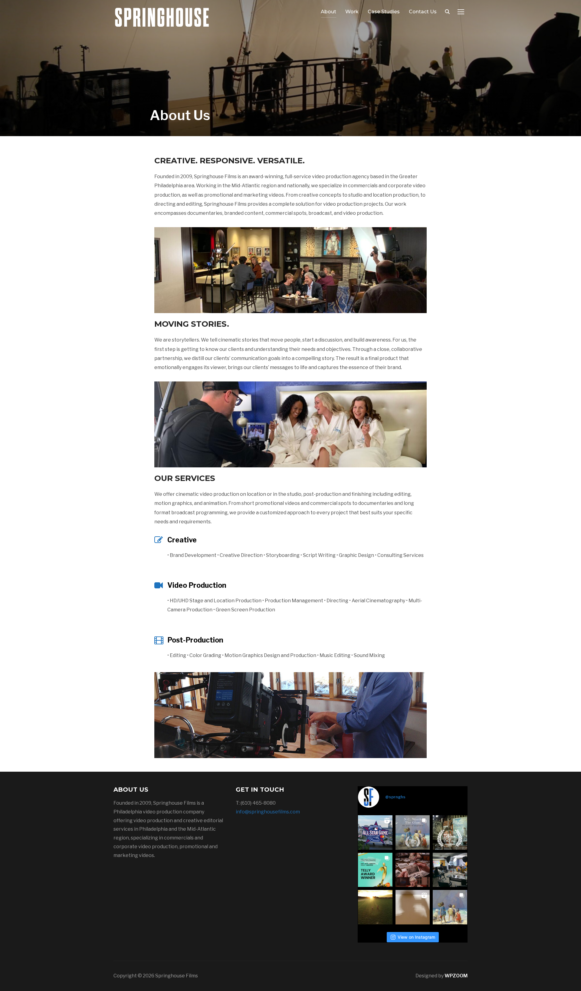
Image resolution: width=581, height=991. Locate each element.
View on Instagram (416, 937)
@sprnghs (395, 796)
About (328, 12)
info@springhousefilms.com (268, 812)
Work (352, 12)
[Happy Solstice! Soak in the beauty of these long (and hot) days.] (375, 907)
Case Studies (384, 12)
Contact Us (423, 12)
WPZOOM (456, 976)
